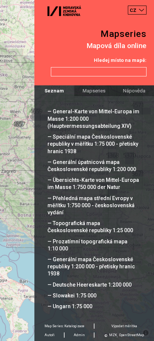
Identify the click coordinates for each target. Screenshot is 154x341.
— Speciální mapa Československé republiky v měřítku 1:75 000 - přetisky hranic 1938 (92, 144)
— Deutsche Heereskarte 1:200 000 (89, 285)
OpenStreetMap (131, 335)
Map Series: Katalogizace (64, 326)
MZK (113, 335)
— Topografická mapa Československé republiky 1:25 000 (90, 226)
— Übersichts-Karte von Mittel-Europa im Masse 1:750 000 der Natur (93, 183)
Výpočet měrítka (124, 326)
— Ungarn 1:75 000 (69, 306)
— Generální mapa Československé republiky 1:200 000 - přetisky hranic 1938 (91, 266)
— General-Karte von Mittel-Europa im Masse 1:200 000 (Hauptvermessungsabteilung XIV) (93, 118)
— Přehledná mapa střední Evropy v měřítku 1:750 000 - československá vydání (91, 205)
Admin (79, 335)
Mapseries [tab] (94, 91)
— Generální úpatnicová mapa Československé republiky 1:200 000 (91, 165)
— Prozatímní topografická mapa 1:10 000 (87, 245)
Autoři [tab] (49, 335)
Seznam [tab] (54, 91)
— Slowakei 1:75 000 (71, 296)
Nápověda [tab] (134, 91)
